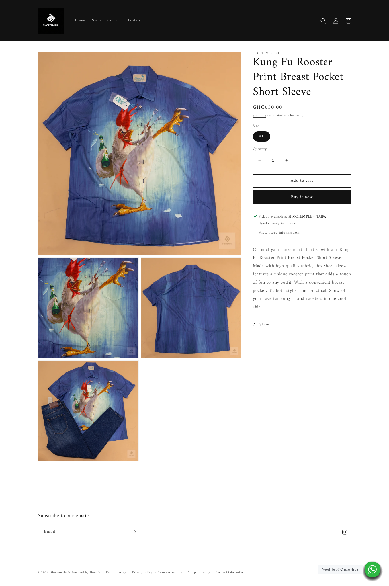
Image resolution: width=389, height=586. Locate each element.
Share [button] (264, 324)
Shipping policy (199, 572)
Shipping (259, 116)
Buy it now (302, 197)
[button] (323, 21)
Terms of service (170, 572)
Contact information (230, 572)
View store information (279, 232)
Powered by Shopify (86, 572)
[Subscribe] (134, 531)
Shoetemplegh (60, 572)
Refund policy (116, 572)
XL (261, 136)
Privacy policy (142, 572)
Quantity (260, 149)
